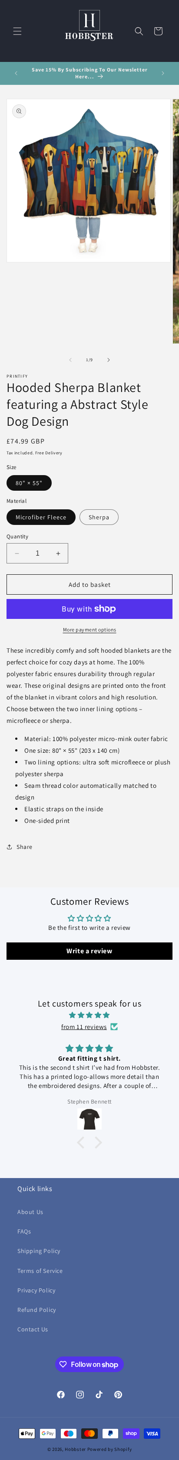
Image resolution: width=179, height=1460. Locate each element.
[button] (17, 31)
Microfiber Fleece (41, 517)
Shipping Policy (38, 1251)
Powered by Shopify (109, 1449)
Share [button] (25, 847)
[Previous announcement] (16, 73)
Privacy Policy (36, 1290)
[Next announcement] (162, 73)
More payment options (89, 629)
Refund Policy (36, 1310)
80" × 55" (29, 483)
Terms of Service (40, 1271)
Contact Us (32, 1329)
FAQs (24, 1231)
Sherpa (99, 517)
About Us (30, 1212)
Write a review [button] (89, 950)
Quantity (17, 536)
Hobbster (75, 1449)
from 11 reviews (84, 1027)
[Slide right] (108, 359)
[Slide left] (70, 359)
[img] (89, 1015)
